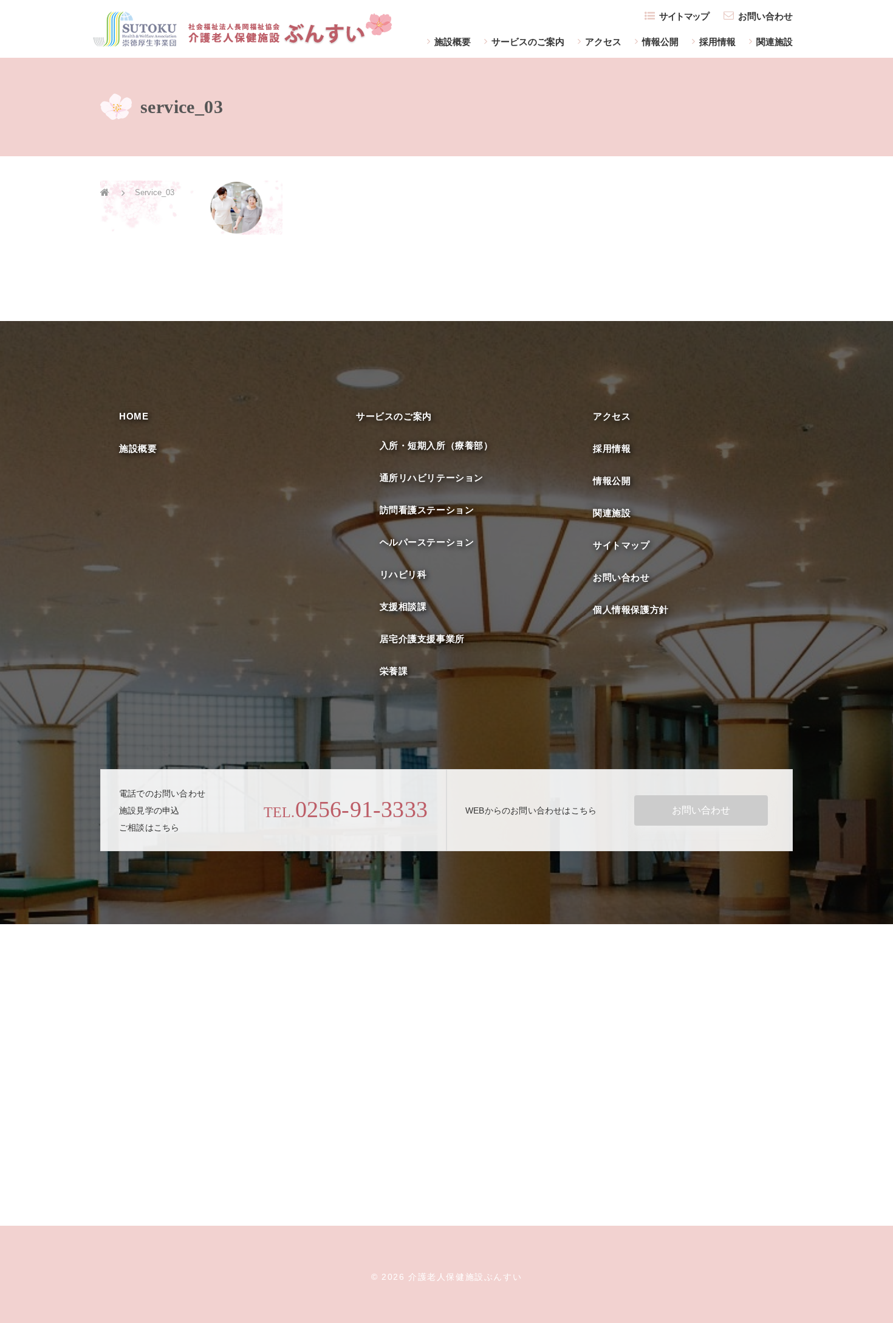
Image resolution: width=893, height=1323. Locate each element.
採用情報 (717, 41)
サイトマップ (683, 16)
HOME (133, 416)
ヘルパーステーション (427, 542)
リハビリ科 (403, 574)
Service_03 (154, 192)
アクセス (603, 41)
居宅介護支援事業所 (422, 639)
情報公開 (660, 41)
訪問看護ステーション (427, 510)
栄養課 (394, 671)
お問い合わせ (765, 16)
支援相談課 (403, 606)
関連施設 (774, 41)
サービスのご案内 (527, 41)
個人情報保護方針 (631, 609)
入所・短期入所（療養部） (436, 445)
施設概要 (452, 41)
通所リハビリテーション (432, 477)
